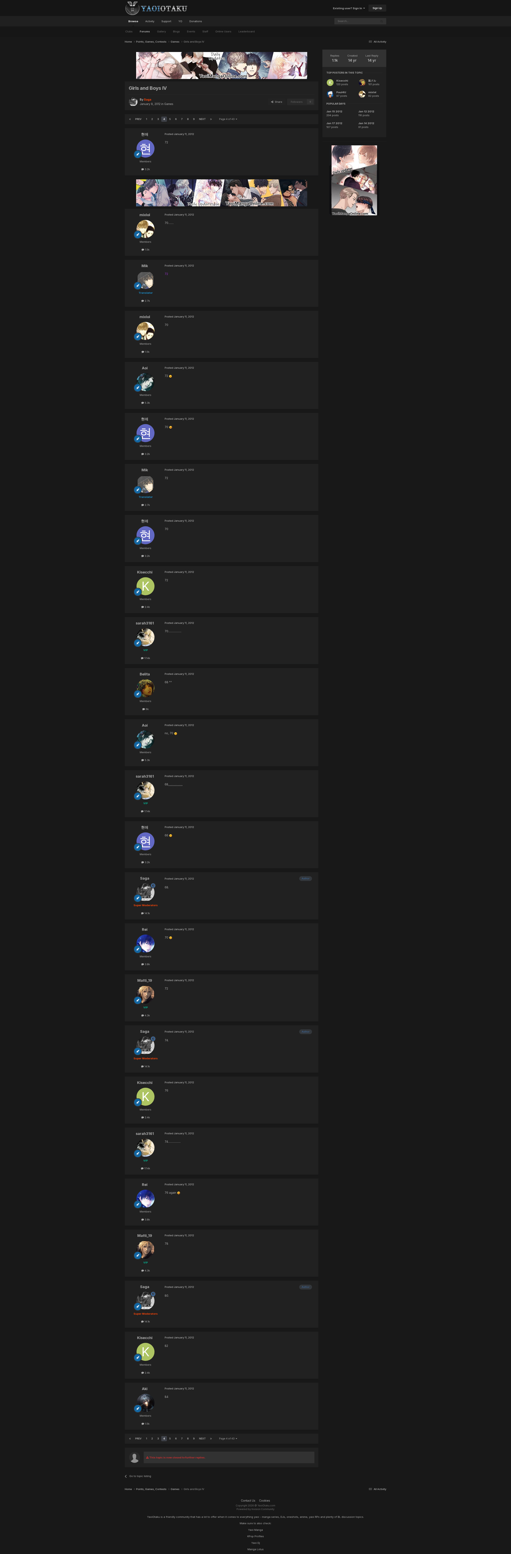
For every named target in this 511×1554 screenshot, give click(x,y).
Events (191, 31)
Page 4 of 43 (227, 119)
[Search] (381, 21)
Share (277, 101)
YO (180, 21)
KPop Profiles (255, 1536)
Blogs (176, 31)
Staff (205, 31)
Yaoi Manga (255, 1529)
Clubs (129, 31)
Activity (149, 21)
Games (168, 104)
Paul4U (341, 92)
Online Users (223, 31)
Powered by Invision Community (255, 1509)
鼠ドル (372, 80)
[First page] (130, 119)
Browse (133, 21)
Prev (138, 119)
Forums (145, 31)
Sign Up (377, 8)
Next (202, 119)
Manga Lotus (256, 1549)
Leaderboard (247, 31)
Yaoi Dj (255, 1542)
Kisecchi (342, 80)
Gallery (161, 31)
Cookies (264, 1500)
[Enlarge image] (170, 376)
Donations (195, 21)
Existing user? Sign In (348, 8)
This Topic (365, 21)
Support (166, 21)
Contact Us (248, 1500)
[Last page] (211, 119)
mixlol (372, 92)
